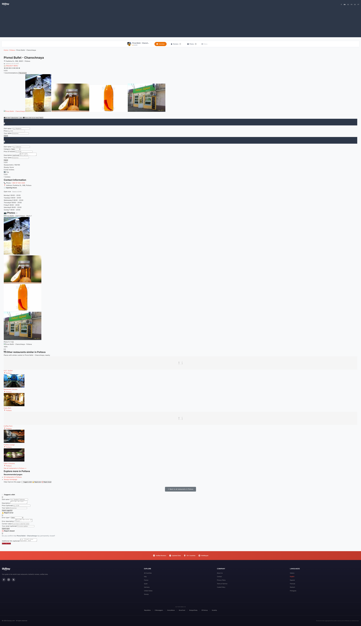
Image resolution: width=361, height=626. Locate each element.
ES (348, 4)
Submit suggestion (7, 510)
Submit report (5, 528)
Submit (6, 136)
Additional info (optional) (11, 541)
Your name (7, 133)
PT (358, 4)
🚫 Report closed (46, 482)
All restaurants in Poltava (13, 477)
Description (6, 503)
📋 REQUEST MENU (11, 66)
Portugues (293, 590)
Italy (145, 576)
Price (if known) (9, 151)
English (292, 576)
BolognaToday (193, 610)
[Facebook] (4, 580)
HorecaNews (171, 610)
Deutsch (292, 587)
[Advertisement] (180, 22)
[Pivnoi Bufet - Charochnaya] (14, 111)
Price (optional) (7, 505)
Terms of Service (222, 583)
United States (148, 590)
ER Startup (205, 610)
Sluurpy (146, 594)
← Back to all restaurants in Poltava (180, 489)
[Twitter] (13, 580)
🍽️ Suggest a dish (26, 482)
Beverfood (182, 610)
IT (341, 4)
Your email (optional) (9, 526)
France (146, 580)
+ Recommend (22, 73)
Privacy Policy (221, 580)
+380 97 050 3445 (18, 183)
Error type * (6, 517)
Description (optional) (11, 155)
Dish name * (8, 128)
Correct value (7, 524)
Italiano (292, 573)
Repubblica (147, 610)
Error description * (8, 521)
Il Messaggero (159, 610)
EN (344, 4)
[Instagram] (9, 580)
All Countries (148, 573)
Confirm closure (6, 543)
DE (355, 4)
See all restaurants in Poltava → (15, 468)
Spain (146, 583)
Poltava (12, 50)
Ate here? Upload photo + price (13, 117)
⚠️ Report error (36, 482)
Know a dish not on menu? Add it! (33, 117)
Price (5, 131)
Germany (147, 587)
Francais (292, 583)
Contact (219, 576)
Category (7, 149)
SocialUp (214, 610)
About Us (220, 573)
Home (6, 50)
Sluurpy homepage (10, 479)
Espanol (292, 580)
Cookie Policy (221, 587)
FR (351, 4)
